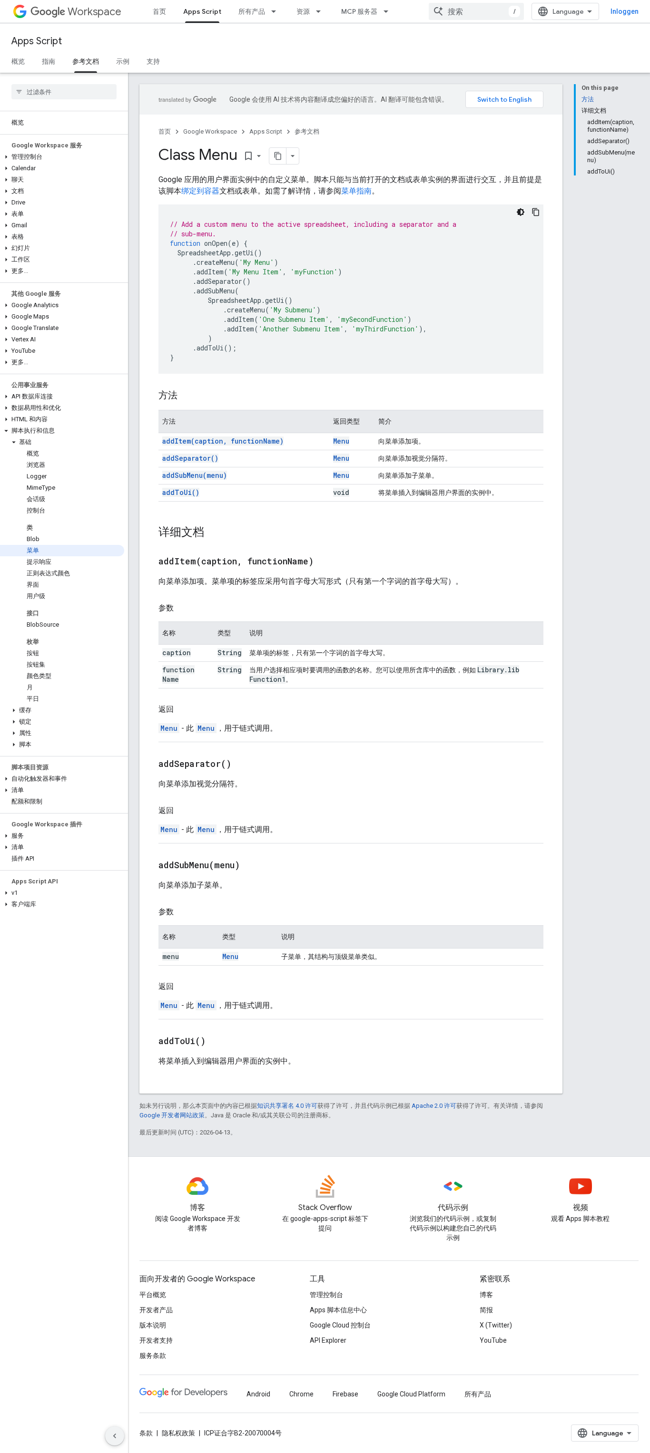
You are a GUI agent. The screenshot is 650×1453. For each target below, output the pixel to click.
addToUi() (180, 492)
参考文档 (85, 61)
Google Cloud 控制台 (340, 1325)
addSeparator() (190, 458)
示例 (122, 61)
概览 (18, 61)
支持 (153, 61)
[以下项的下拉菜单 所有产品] (276, 11)
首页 (159, 11)
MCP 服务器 (359, 11)
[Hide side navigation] (114, 1435)
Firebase (345, 1394)
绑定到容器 (200, 190)
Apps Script (202, 11)
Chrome (301, 1394)
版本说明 (152, 1325)
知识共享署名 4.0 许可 (287, 1105)
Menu (341, 441)
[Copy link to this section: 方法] (187, 396)
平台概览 (152, 1294)
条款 (146, 1433)
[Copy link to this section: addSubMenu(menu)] (251, 866)
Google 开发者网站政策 (172, 1115)
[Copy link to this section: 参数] (183, 608)
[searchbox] (64, 91)
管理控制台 (326, 1294)
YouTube (493, 1340)
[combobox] (476, 11)
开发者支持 (156, 1340)
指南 (48, 61)
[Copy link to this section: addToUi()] (217, 1041)
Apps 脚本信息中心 (338, 1310)
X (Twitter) (496, 1325)
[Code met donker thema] (520, 212)
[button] (62, 157)
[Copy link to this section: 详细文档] (213, 533)
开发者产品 (156, 1310)
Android (258, 1394)
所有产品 (251, 11)
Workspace (94, 11)
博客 (486, 1294)
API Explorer (328, 1340)
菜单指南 (356, 190)
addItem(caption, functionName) (223, 441)
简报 (486, 1310)
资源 (303, 11)
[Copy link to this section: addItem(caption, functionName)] (325, 562)
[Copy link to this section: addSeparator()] (243, 764)
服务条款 (152, 1355)
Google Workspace (210, 131)
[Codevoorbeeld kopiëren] (535, 212)
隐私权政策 (178, 1433)
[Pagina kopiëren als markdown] (277, 156)
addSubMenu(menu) (194, 475)
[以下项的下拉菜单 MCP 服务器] (388, 11)
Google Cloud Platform (411, 1394)
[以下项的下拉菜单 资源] (321, 11)
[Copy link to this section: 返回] (183, 709)
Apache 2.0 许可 (434, 1105)
